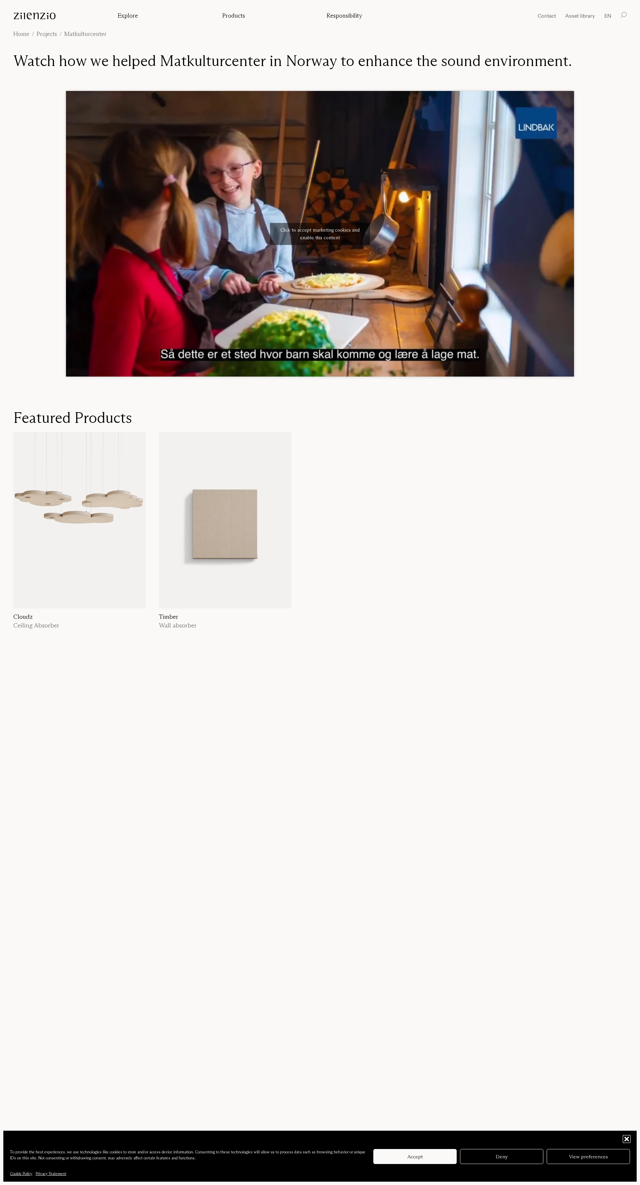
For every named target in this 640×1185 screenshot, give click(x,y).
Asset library (580, 16)
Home (21, 34)
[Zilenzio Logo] (58, 16)
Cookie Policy (21, 1173)
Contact (547, 16)
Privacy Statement (51, 1173)
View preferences (588, 1156)
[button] (626, 1139)
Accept (415, 1156)
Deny (502, 1156)
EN (607, 16)
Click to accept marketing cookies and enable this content (320, 234)
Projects (47, 34)
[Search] (624, 15)
